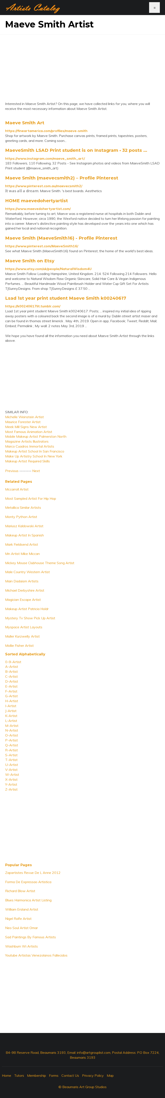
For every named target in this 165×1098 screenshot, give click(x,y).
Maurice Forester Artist (23, 422)
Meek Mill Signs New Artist (26, 427)
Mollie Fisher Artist (19, 645)
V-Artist (11, 769)
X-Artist (11, 779)
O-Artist (11, 735)
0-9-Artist (13, 662)
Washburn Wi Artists (21, 946)
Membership (36, 1075)
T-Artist (11, 760)
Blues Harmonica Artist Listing (28, 900)
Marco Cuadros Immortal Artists (29, 446)
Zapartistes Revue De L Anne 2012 (33, 872)
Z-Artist (11, 789)
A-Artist (11, 666)
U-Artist (11, 764)
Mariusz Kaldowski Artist (24, 526)
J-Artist (11, 711)
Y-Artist (11, 784)
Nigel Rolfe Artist (18, 918)
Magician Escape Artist (23, 599)
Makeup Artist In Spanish (24, 535)
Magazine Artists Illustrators (27, 441)
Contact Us (70, 1075)
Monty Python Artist (21, 517)
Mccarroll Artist (17, 489)
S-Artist (11, 755)
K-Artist (11, 716)
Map (110, 1075)
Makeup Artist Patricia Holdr (27, 609)
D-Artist (11, 681)
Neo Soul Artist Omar (21, 928)
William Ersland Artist (21, 909)
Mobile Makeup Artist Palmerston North (35, 436)
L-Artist (11, 720)
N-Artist (11, 730)
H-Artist (11, 701)
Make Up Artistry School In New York (33, 456)
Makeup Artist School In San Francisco (34, 451)
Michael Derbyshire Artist (24, 590)
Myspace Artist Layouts (23, 627)
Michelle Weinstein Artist (24, 417)
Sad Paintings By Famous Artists (30, 937)
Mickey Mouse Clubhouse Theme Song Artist (39, 563)
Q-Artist (11, 745)
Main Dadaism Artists (21, 581)
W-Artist (12, 774)
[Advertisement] (82, 65)
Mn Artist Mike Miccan (22, 553)
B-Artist (11, 671)
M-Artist (11, 725)
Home (6, 1075)
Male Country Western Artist (27, 572)
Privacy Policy (93, 1075)
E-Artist (11, 686)
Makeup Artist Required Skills (27, 461)
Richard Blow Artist (20, 891)
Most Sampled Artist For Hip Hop (30, 498)
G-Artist (11, 696)
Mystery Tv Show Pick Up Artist (30, 618)
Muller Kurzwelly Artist (22, 636)
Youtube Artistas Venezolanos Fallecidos (36, 955)
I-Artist (10, 706)
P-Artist (11, 740)
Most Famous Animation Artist (28, 432)
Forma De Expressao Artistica (28, 882)
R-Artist (11, 750)
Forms (53, 1075)
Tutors (19, 1075)
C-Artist (11, 676)
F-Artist (11, 691)
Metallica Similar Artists (23, 507)
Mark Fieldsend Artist (21, 544)
